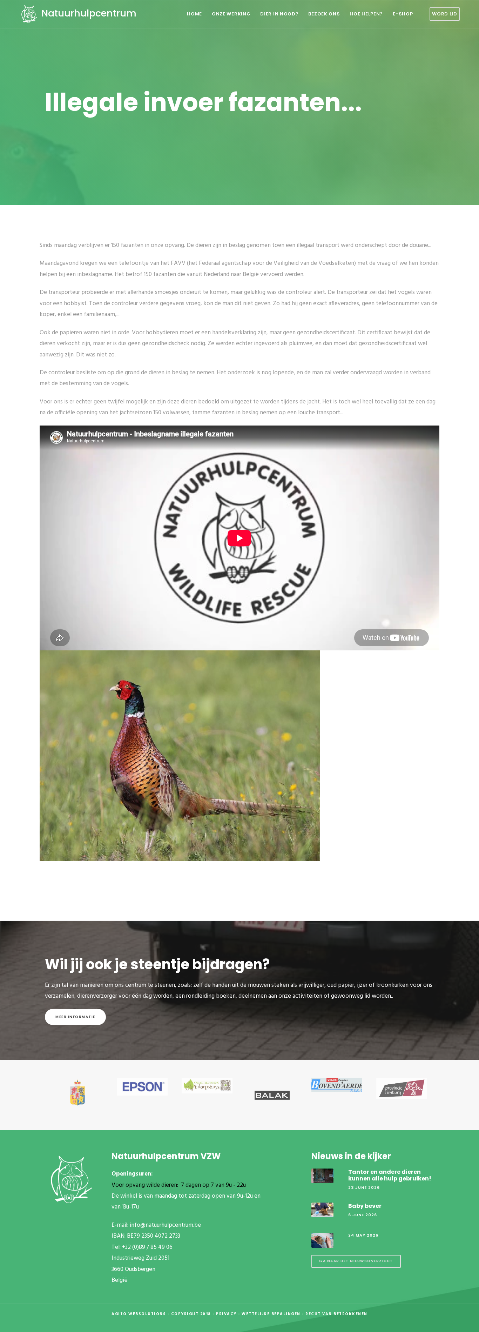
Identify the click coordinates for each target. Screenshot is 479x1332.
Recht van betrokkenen (336, 1314)
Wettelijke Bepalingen (271, 1314)
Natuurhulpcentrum (87, 13)
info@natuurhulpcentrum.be (165, 1225)
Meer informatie (75, 1016)
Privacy (226, 1314)
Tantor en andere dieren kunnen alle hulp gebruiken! (389, 1175)
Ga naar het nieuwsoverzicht (356, 1261)
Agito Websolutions (139, 1314)
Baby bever (365, 1206)
